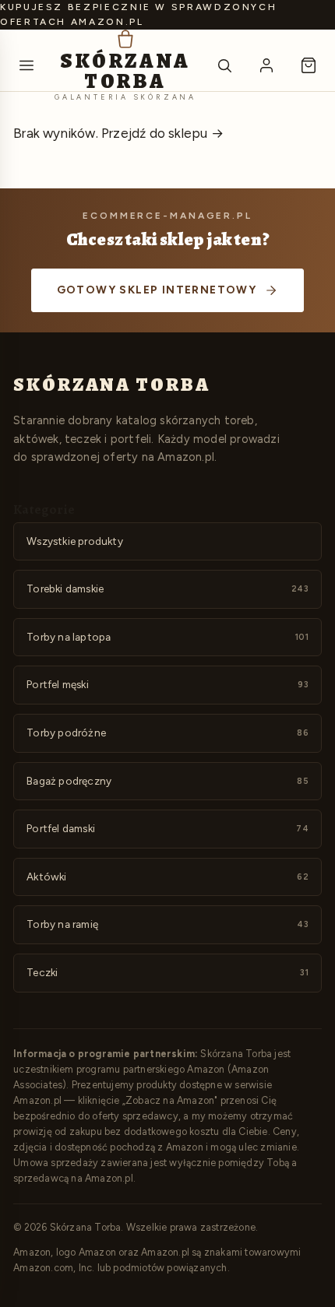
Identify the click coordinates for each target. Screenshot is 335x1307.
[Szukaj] (224, 65)
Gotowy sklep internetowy (157, 290)
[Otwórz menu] (26, 65)
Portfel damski (167, 828)
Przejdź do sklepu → (162, 133)
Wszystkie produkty (74, 541)
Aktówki (167, 876)
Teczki (167, 972)
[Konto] (266, 65)
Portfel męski (167, 684)
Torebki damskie (167, 588)
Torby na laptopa (167, 637)
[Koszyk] (308, 65)
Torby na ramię (167, 924)
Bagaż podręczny (167, 781)
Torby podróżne (167, 732)
